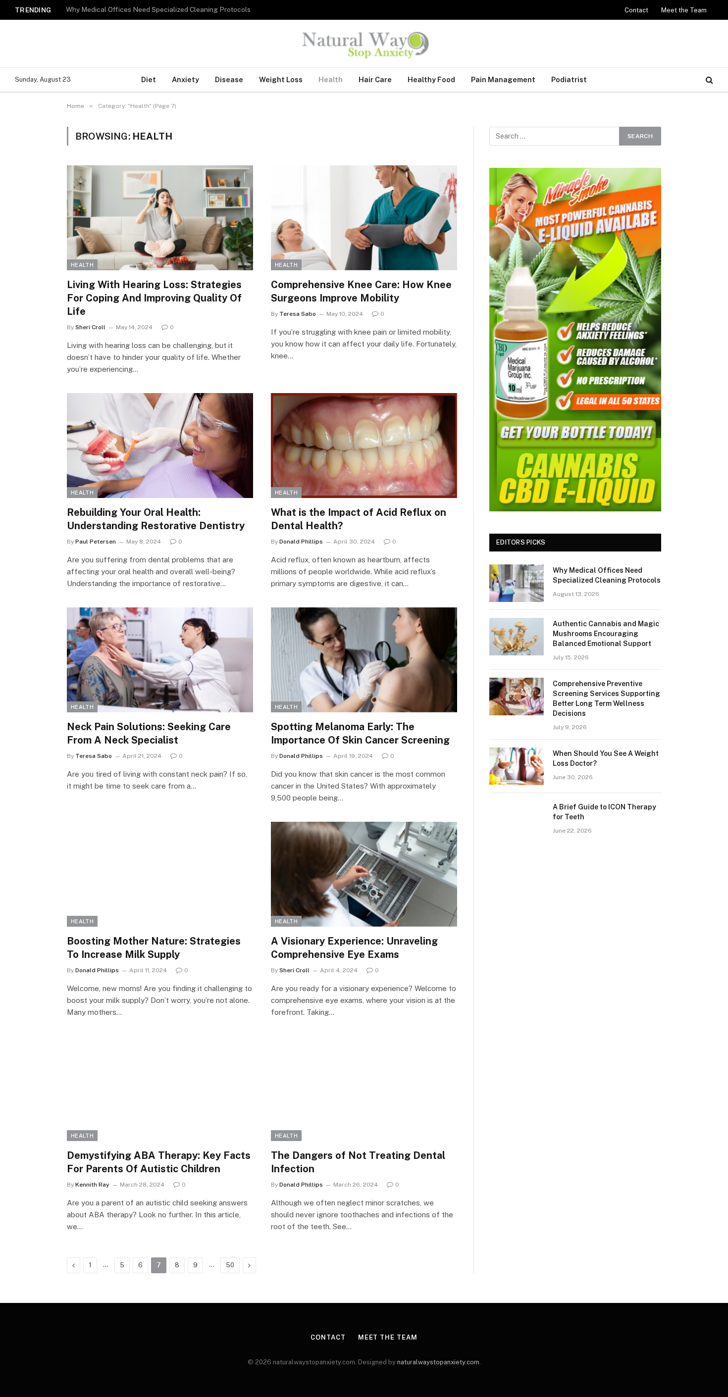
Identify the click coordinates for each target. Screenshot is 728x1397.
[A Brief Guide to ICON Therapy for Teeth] (516, 820)
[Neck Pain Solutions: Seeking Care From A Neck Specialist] (160, 659)
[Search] (708, 80)
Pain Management (503, 79)
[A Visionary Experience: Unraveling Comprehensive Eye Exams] (364, 874)
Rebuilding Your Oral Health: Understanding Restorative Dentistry (156, 519)
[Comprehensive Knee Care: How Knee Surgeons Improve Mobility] (364, 217)
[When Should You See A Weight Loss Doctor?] (516, 766)
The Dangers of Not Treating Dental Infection (358, 1162)
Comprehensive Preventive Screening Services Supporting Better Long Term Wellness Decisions (606, 698)
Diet (148, 79)
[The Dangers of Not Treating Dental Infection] (364, 1088)
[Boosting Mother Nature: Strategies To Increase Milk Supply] (160, 874)
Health (330, 79)
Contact (636, 10)
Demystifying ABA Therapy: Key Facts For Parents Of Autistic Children (159, 1162)
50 (230, 1265)
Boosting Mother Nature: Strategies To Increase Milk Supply (154, 947)
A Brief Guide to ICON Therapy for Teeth (604, 812)
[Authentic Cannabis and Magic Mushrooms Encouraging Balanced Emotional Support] (516, 636)
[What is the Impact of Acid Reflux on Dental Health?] (364, 445)
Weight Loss (281, 79)
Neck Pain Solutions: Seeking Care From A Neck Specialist (149, 733)
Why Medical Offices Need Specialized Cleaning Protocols (607, 575)
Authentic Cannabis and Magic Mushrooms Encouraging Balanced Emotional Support (189, 9)
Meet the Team (684, 10)
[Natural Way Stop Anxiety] (363, 43)
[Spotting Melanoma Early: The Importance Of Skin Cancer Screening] (364, 659)
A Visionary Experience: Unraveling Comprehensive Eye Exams (354, 947)
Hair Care (375, 79)
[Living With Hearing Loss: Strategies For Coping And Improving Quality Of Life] (160, 217)
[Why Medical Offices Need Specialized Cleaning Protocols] (516, 583)
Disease (229, 79)
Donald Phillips (301, 541)
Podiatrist (569, 79)
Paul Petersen (95, 541)
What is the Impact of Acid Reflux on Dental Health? (358, 519)
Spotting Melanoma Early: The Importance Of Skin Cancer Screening (360, 733)
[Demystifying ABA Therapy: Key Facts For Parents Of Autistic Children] (160, 1088)
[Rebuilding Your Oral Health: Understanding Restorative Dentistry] (160, 445)
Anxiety (185, 79)
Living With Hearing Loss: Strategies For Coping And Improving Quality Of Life (154, 298)
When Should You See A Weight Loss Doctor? (606, 758)
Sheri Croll (90, 327)
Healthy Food (431, 79)
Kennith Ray (92, 1184)
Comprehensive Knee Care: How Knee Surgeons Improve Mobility (361, 291)
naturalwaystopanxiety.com (438, 1362)
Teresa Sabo (297, 313)
